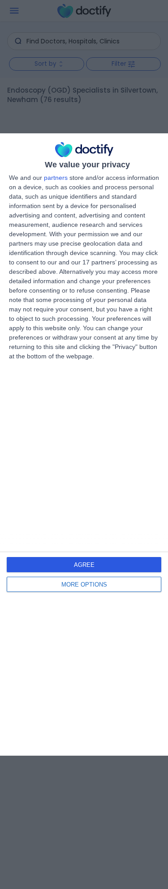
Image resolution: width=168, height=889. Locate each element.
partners (56, 177)
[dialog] (84, 444)
